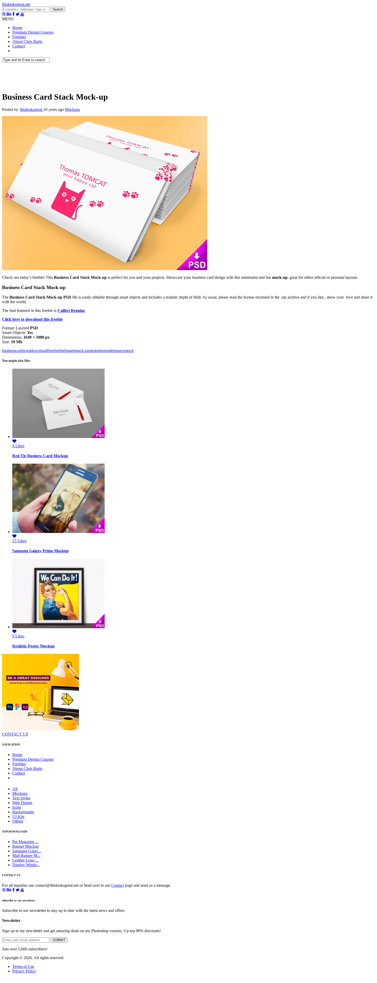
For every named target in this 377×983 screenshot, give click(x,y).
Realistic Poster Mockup (33, 646)
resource (118, 350)
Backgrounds (23, 812)
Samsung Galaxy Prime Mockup (40, 551)
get (72, 350)
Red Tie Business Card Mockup (40, 456)
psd (109, 350)
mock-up (82, 350)
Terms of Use (23, 966)
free (50, 350)
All (14, 789)
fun (67, 350)
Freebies (19, 37)
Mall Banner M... (26, 855)
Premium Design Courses (33, 32)
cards (20, 350)
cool (27, 350)
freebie (58, 350)
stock (129, 350)
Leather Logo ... (25, 860)
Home (17, 27)
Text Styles (21, 798)
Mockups (72, 109)
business (9, 350)
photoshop (97, 350)
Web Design (22, 802)
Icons (16, 807)
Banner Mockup (25, 846)
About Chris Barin (27, 41)
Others (17, 821)
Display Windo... (26, 865)
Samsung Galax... (26, 851)
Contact (18, 46)
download (39, 350)
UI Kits (18, 816)
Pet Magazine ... (25, 841)
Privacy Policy (24, 971)
